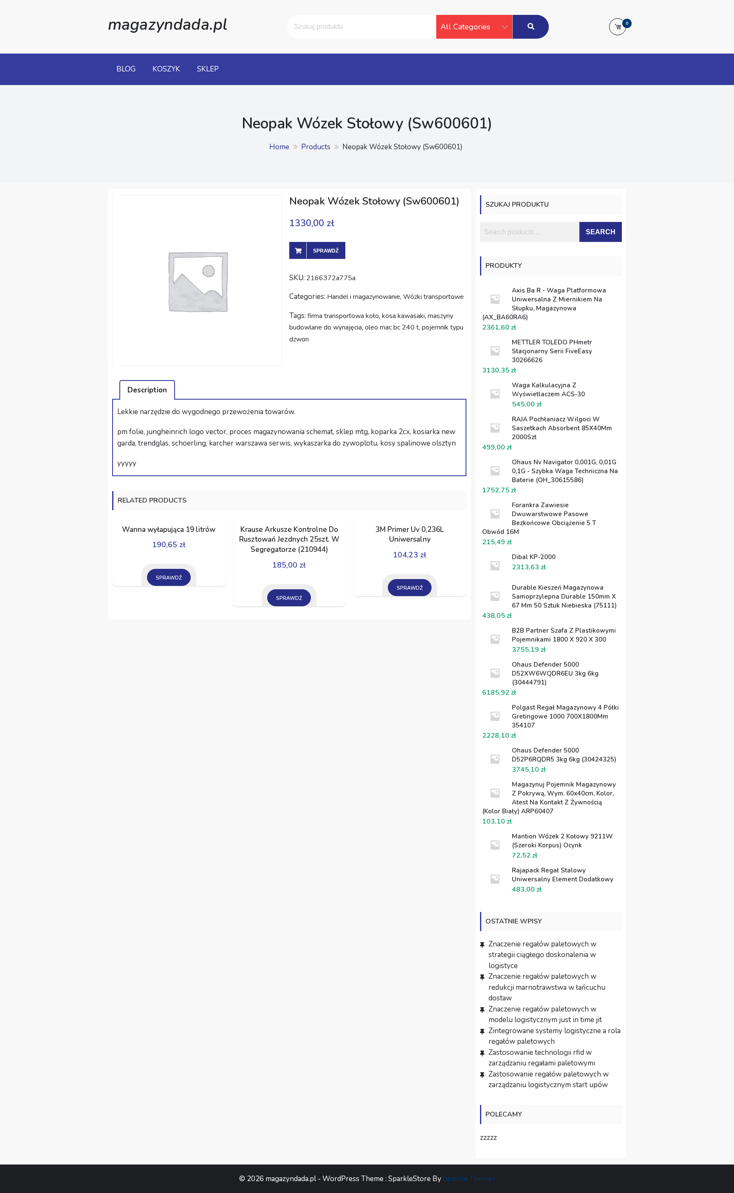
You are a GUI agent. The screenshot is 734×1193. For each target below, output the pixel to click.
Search (600, 232)
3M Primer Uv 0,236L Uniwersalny (409, 535)
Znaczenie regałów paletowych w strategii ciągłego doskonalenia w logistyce (542, 955)
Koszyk (166, 69)
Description (147, 390)
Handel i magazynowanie (363, 296)
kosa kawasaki (403, 316)
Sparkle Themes (469, 1179)
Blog (126, 69)
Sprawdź (326, 251)
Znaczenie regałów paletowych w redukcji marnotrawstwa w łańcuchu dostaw (546, 987)
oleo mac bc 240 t (392, 327)
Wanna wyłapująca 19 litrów (168, 529)
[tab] (147, 390)
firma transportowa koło (343, 316)
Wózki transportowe (433, 296)
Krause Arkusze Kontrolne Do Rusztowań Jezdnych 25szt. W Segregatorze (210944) (289, 540)
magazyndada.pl (167, 24)
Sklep (208, 69)
